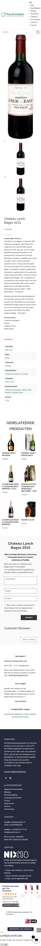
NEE (5, 944)
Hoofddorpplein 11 (18, 822)
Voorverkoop (9, 809)
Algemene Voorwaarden (13, 789)
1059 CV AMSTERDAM (13, 825)
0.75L (7, 400)
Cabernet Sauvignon (13, 390)
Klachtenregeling (10, 795)
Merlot (24, 390)
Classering (32, 554)
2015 (7, 382)
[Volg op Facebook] (6, 778)
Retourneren (9, 803)
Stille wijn (9, 350)
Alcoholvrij (35, 14)
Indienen (28, 617)
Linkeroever (17, 560)
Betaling (7, 792)
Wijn (32, 5)
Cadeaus (34, 17)
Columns (34, 22)
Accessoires (35, 19)
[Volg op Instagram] (10, 778)
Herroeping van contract (20, 929)
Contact (34, 25)
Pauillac (8, 366)
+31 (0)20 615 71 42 (19, 829)
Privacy (7, 800)
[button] (2, 932)
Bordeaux (22, 554)
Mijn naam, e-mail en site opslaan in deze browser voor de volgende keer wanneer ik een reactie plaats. (19, 608)
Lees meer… (17, 765)
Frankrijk (13, 554)
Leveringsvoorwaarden (13, 798)
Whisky (33, 11)
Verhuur (7, 806)
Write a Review (29, 639)
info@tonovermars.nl (12, 832)
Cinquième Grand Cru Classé (16, 374)
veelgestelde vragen (21, 714)
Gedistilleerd (35, 8)
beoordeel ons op (10, 905)
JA (2, 944)
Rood (7, 358)
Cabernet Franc (17, 392)
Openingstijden (20, 701)
